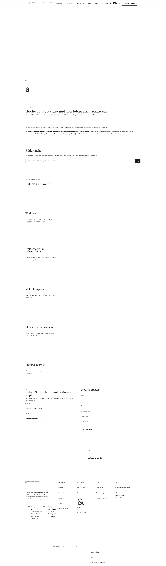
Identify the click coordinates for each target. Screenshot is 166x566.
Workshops (29, 56)
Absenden (88, 429)
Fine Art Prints (129, 3)
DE (115, 3)
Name (83, 396)
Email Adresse (86, 406)
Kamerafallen (30, 42)
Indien (27, 49)
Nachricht (84, 416)
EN (119, 3)
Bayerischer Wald (31, 63)
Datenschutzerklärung (118, 464)
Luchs (27, 35)
